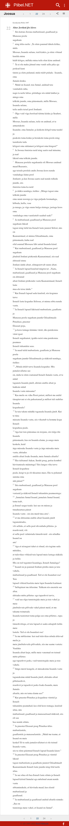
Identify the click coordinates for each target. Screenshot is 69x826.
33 (14, 774)
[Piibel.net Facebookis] (62, 822)
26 (14, 586)
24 (43, 13)
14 (14, 329)
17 (14, 394)
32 (14, 754)
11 (14, 268)
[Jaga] (57, 14)
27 (14, 598)
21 (14, 484)
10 (14, 247)
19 (14, 431)
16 (14, 366)
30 (14, 696)
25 (14, 566)
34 (14, 798)
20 (14, 459)
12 (14, 292)
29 (14, 668)
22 (37, 13)
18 (14, 411)
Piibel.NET (23, 4)
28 (14, 635)
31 (14, 725)
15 (14, 349)
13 (14, 308)
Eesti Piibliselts (42, 823)
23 (14, 517)
